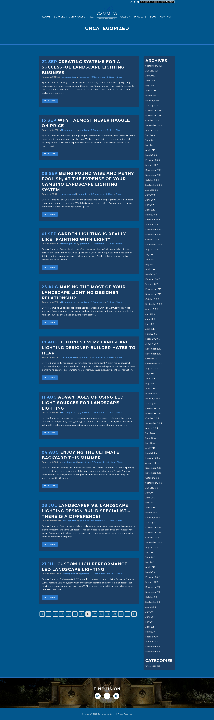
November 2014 (153, 413)
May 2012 (150, 562)
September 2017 (153, 244)
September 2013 (153, 483)
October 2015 (152, 359)
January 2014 (152, 463)
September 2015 (153, 364)
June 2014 (150, 438)
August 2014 (151, 428)
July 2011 (149, 612)
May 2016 (149, 324)
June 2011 (150, 617)
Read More (49, 101)
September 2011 (153, 602)
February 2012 (152, 577)
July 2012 (150, 552)
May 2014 (150, 443)
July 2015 (150, 373)
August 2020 (152, 71)
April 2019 (150, 150)
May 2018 (150, 205)
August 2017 (151, 249)
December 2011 (153, 587)
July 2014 (150, 433)
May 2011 (149, 622)
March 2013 (151, 512)
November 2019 (153, 115)
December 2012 (153, 527)
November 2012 (153, 532)
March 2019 (151, 155)
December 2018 (153, 170)
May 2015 (149, 383)
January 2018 (152, 225)
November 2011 (153, 592)
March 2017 (151, 274)
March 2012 (151, 572)
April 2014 (150, 448)
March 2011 (150, 632)
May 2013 (150, 503)
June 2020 (150, 81)
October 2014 (152, 418)
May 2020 (150, 86)
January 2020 (152, 105)
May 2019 (150, 145)
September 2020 (153, 66)
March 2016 (151, 334)
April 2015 (150, 388)
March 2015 (151, 393)
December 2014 (153, 408)
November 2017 (153, 234)
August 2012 (151, 547)
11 (55, 614)
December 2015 (153, 349)
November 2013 (153, 473)
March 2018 (151, 215)
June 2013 (150, 498)
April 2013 (150, 508)
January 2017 (152, 284)
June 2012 (150, 557)
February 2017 (152, 279)
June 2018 (150, 200)
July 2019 (150, 135)
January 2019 (152, 165)
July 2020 (150, 76)
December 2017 (153, 229)
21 (121, 614)
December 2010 (153, 647)
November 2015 (153, 354)
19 (108, 614)
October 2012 (152, 537)
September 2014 (153, 423)
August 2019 (151, 130)
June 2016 (150, 319)
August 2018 (151, 190)
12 (62, 614)
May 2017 (150, 264)
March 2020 (151, 95)
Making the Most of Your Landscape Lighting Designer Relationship (84, 292)
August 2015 (151, 369)
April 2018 (150, 210)
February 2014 (152, 458)
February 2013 (152, 517)
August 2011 (151, 607)
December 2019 (153, 110)
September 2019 (153, 125)
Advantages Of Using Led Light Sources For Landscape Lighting (83, 403)
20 (114, 614)
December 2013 (153, 468)
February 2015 (152, 398)
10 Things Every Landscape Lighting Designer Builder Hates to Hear (88, 347)
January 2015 (151, 403)
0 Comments (98, 77)
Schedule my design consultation (157, 2)
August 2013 (151, 488)
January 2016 (151, 344)
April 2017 (150, 269)
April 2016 (150, 329)
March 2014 (151, 453)
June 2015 (150, 378)
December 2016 (153, 289)
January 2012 (152, 582)
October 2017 (152, 239)
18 (101, 614)
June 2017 (150, 259)
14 (75, 614)
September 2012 (153, 542)
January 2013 (152, 522)
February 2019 (152, 160)
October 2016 (152, 299)
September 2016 (153, 304)
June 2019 (150, 140)
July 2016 (150, 314)
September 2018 (153, 185)
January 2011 (151, 642)
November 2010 (153, 651)
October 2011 (151, 597)
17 (95, 614)
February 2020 (152, 100)
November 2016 (153, 294)
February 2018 (152, 220)
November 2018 (153, 175)
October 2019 (152, 120)
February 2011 (152, 637)
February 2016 (152, 339)
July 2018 (150, 195)
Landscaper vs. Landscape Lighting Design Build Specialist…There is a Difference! (86, 511)
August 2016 (151, 309)
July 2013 (150, 493)
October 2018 (152, 180)
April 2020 (150, 90)
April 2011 (150, 627)
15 (81, 614)
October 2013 (152, 478)
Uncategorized (69, 77)
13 (68, 614)
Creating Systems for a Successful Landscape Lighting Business (83, 67)
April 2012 (150, 567)
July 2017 (150, 254)
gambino (84, 77)
